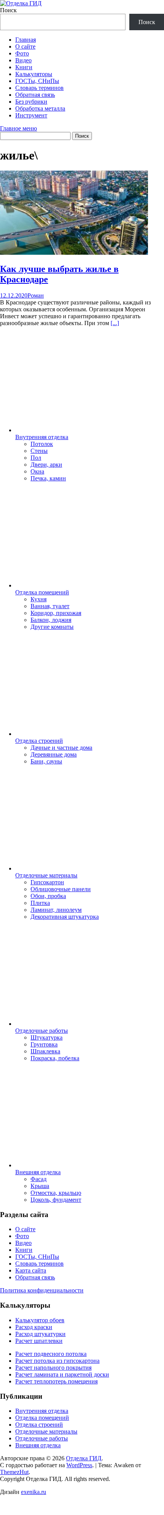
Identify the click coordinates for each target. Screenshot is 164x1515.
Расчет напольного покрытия (53, 1367)
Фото (22, 53)
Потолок (42, 444)
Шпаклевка (45, 1051)
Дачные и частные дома (61, 747)
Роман (35, 295)
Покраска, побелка (55, 1058)
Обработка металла (40, 108)
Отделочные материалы (46, 875)
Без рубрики (31, 101)
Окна (37, 471)
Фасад (39, 1179)
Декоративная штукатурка (65, 916)
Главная (25, 39)
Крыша (40, 1186)
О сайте (25, 46)
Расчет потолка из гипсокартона (57, 1360)
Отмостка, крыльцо (56, 1193)
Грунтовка (44, 1044)
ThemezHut (14, 1472)
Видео (23, 60)
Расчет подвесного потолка (51, 1354)
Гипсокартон (47, 882)
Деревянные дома (54, 754)
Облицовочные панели (61, 889)
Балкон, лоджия (51, 620)
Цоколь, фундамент (56, 1199)
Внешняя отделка (38, 1172)
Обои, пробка (48, 896)
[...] (115, 323)
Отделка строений (39, 740)
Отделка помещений (42, 592)
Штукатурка (47, 1037)
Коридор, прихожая (56, 613)
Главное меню (18, 128)
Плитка (40, 903)
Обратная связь (35, 94)
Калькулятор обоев (39, 1320)
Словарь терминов (39, 88)
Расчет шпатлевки (39, 1341)
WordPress (79, 1465)
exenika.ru (33, 1492)
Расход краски (33, 1327)
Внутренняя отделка (41, 437)
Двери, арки (46, 464)
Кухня (39, 599)
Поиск (8, 10)
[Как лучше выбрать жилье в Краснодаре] (74, 252)
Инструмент (31, 115)
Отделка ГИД (83, 1458)
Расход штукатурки (40, 1334)
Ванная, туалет (50, 606)
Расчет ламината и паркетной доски (62, 1374)
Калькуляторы (33, 74)
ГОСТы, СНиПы (37, 81)
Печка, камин (48, 478)
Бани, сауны (46, 761)
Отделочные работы (41, 1030)
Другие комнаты (52, 626)
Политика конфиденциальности (42, 1290)
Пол (36, 457)
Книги (23, 67)
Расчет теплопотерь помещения (56, 1381)
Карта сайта (30, 1270)
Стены (39, 451)
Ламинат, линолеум (56, 909)
